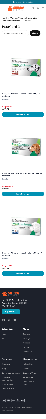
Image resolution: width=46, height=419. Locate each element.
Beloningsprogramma (10, 373)
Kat (3, 338)
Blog (4, 368)
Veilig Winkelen (8, 388)
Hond (4, 334)
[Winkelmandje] (43, 8)
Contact (26, 368)
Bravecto (26, 334)
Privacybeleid (7, 384)
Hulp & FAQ (28, 364)
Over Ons (6, 364)
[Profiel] (38, 8)
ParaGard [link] (27, 21)
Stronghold (27, 351)
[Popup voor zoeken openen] (33, 8)
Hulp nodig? (11, 311)
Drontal (26, 347)
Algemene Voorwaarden (7, 378)
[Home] (16, 8)
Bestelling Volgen (30, 373)
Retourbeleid (28, 377)
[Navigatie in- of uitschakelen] (3, 8)
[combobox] (15, 33)
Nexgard (26, 343)
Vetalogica (27, 338)
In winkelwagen (23, 114)
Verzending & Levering (28, 383)
